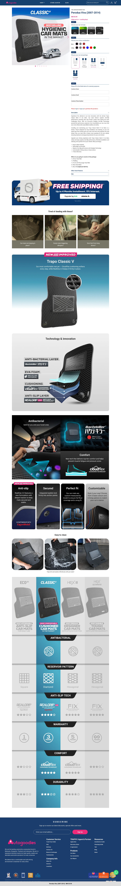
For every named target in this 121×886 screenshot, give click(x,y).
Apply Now (73, 841)
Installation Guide (99, 841)
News (96, 852)
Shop (41, 2)
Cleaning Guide (98, 844)
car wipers (73, 858)
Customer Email (75, 95)
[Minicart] (115, 3)
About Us (48, 861)
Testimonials (50, 855)
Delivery (48, 847)
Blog (67, 2)
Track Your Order (51, 841)
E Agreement (74, 847)
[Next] (67, 37)
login (76, 108)
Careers (48, 863)
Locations (49, 866)
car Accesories (74, 856)
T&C (95, 847)
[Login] (112, 2)
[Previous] (13, 37)
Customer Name (75, 89)
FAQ (47, 844)
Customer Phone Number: (77, 101)
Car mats (72, 853)
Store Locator (55, 2)
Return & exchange (51, 852)
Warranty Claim (74, 844)
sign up (82, 108)
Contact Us (49, 849)
